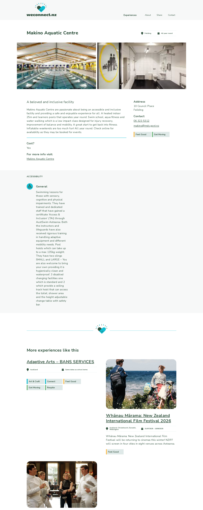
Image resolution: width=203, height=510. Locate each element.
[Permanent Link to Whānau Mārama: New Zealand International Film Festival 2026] (141, 412)
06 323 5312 (141, 121)
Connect (51, 381)
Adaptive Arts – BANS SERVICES (60, 362)
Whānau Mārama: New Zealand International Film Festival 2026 (138, 418)
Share (159, 15)
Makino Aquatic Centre (40, 159)
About (148, 15)
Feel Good (141, 134)
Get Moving (159, 134)
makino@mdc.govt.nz (146, 126)
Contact (171, 15)
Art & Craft (34, 381)
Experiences (130, 15)
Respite (51, 387)
